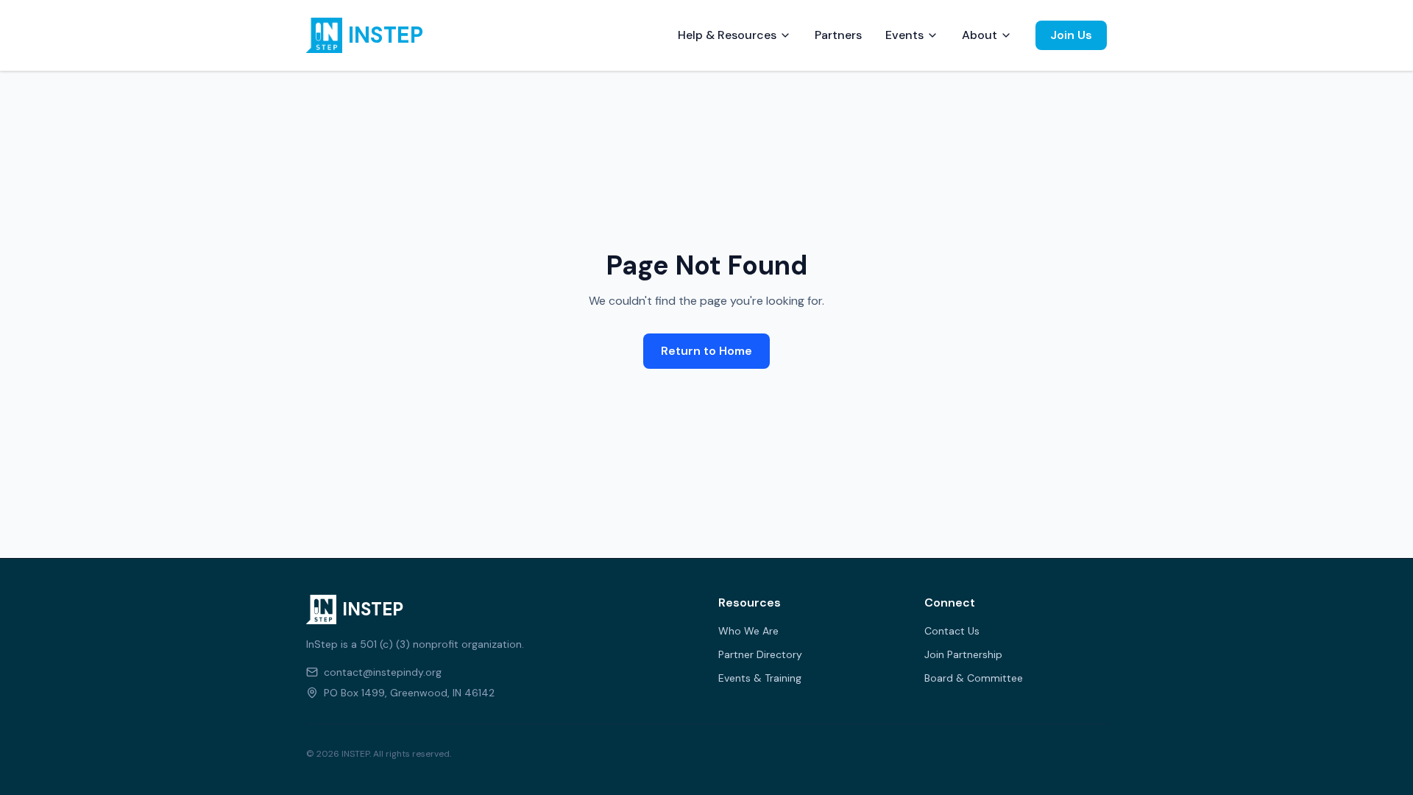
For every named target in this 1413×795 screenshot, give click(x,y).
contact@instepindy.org (383, 672)
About (979, 35)
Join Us (1071, 35)
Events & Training (759, 678)
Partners (838, 35)
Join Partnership (963, 654)
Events (904, 35)
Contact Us (952, 630)
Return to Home (706, 350)
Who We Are (748, 630)
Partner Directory (760, 654)
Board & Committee (973, 678)
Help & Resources (727, 35)
